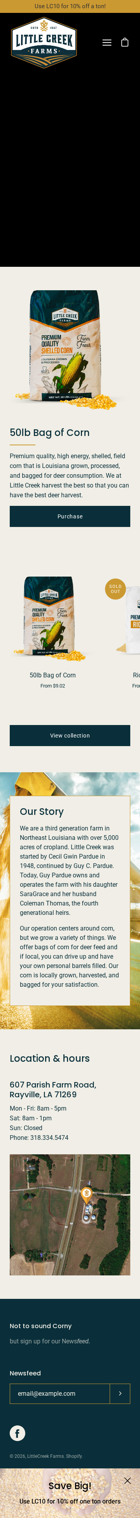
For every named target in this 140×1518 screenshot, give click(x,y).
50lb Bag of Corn (53, 675)
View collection (70, 735)
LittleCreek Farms (45, 1456)
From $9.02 (52, 686)
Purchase (70, 516)
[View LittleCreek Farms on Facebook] (17, 1433)
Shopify (74, 1456)
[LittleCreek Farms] (44, 42)
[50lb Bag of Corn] (52, 620)
